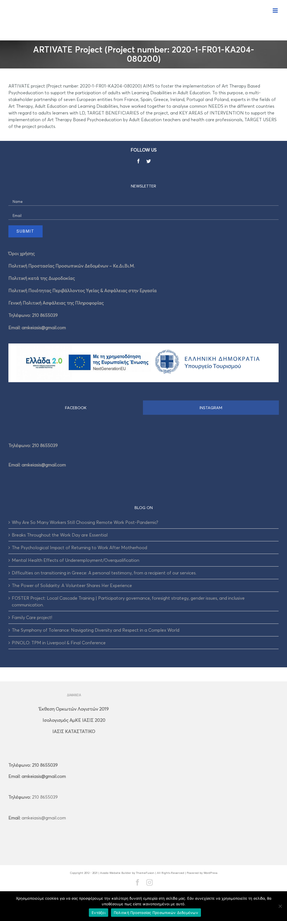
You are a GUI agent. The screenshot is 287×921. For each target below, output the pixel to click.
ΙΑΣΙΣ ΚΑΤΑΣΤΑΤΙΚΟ (73, 731)
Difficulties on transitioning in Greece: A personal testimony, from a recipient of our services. (104, 573)
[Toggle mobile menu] (276, 10)
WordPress (210, 872)
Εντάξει (98, 912)
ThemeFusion (145, 872)
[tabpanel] (143, 453)
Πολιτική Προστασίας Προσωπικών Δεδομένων (156, 912)
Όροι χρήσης (21, 253)
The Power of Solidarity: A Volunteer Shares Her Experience (72, 585)
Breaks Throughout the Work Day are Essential (60, 535)
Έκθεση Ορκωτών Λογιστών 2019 (74, 709)
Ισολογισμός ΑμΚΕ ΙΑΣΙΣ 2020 (74, 720)
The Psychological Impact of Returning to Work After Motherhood (79, 547)
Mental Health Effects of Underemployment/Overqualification (75, 560)
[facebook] (138, 161)
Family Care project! (32, 617)
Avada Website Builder (115, 872)
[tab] (75, 407)
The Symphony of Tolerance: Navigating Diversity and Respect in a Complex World (95, 630)
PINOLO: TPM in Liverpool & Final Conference (59, 642)
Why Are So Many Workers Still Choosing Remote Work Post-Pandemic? (85, 522)
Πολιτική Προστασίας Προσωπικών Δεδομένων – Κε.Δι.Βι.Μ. (71, 266)
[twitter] (148, 161)
